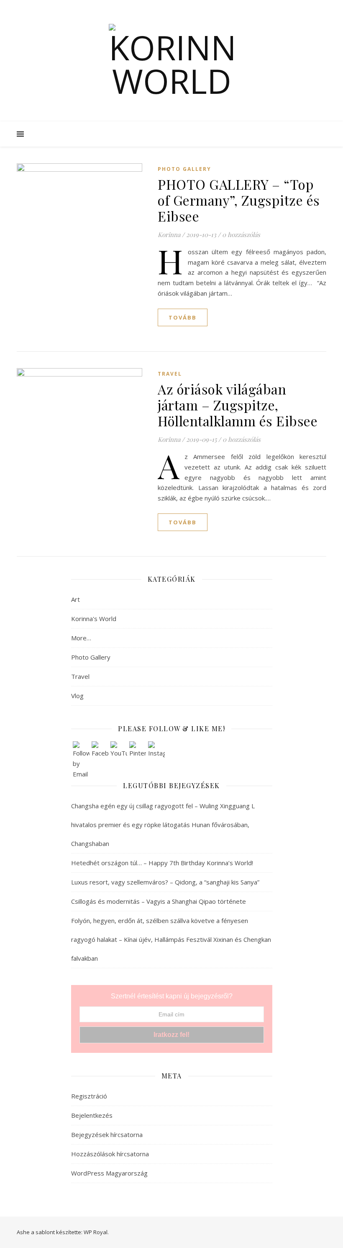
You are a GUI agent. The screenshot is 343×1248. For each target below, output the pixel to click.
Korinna (169, 234)
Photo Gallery (184, 169)
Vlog (77, 695)
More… (81, 638)
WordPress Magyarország (109, 1173)
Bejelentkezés (92, 1115)
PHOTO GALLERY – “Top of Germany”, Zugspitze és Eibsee (239, 200)
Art (75, 599)
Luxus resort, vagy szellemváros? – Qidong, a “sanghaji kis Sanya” (165, 882)
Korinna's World (93, 618)
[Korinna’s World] (171, 61)
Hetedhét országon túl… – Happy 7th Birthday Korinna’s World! (162, 863)
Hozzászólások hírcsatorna (110, 1154)
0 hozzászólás (241, 234)
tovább (183, 317)
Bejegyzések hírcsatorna (107, 1134)
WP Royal (96, 1232)
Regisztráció (89, 1096)
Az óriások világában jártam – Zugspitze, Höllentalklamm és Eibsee (237, 405)
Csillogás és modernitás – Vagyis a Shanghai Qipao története (159, 901)
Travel (170, 373)
